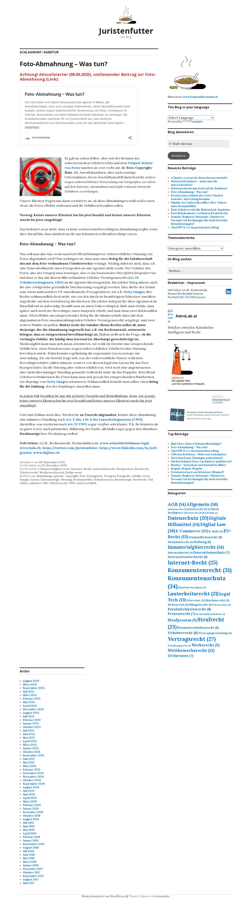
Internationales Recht (188, 557)
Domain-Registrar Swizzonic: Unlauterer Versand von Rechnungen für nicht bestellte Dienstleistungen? (199, 220)
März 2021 (29, 766)
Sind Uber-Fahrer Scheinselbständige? (196, 443)
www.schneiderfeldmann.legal (124, 443)
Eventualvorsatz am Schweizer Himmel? (197, 472)
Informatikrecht (180, 552)
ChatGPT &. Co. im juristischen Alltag (195, 227)
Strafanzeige (123, 479)
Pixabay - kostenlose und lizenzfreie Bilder (198, 465)
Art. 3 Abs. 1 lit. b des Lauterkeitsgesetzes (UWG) (104, 419)
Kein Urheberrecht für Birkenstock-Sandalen (200, 209)
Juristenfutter (126, 30)
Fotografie (124, 476)
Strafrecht (142, 469)
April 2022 (30, 741)
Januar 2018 (30, 865)
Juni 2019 (29, 826)
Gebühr (136, 476)
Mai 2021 (28, 762)
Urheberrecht (29, 472)
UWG (72, 483)
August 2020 (31, 787)
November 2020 (33, 776)
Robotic (219, 614)
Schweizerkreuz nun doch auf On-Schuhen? (199, 188)
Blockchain (210, 512)
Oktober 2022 (32, 727)
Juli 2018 (28, 851)
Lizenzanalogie (50, 479)
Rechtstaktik (204, 614)
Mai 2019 (28, 830)
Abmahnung (44, 476)
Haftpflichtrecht (180, 542)
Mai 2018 (28, 858)
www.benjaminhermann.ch (200, 97)
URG (45, 483)
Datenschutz (188, 518)
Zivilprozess (74, 472)
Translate (196, 121)
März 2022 (30, 744)
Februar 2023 (32, 720)
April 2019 (29, 833)
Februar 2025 (31, 698)
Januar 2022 (31, 748)
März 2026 (30, 684)
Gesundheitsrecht (205, 537)
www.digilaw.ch (46, 453)
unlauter (35, 483)
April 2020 (30, 798)
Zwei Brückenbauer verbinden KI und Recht (199, 213)
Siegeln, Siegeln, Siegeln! (186, 468)
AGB (177, 504)
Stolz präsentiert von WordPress (103, 896)
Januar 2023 (31, 723)
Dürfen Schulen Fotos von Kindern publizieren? (201, 461)
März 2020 (30, 801)
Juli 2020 (28, 791)
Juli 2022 (28, 730)
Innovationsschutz (211, 552)
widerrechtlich (86, 483)
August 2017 (31, 879)
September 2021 (33, 755)
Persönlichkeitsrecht (189, 609)
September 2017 (33, 876)
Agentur (58, 476)
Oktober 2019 (31, 815)
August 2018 (31, 847)
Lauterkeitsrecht (104, 469)
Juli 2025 (28, 691)
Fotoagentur (95, 476)
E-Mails (216, 531)
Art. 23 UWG (77, 424)
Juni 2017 (28, 883)
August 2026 (31, 681)
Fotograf (110, 476)
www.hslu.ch (30, 448)
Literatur (196, 600)
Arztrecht (195, 512)
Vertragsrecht (192, 638)
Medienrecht (178, 604)
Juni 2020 (29, 794)
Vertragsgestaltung (215, 633)
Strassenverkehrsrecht (198, 627)
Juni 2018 (29, 854)
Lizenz (35, 479)
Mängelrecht (200, 604)
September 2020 (34, 783)
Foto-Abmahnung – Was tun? (63, 63)
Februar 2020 (32, 805)
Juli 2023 (28, 716)
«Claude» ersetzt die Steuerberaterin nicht (199, 177)
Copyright (71, 476)
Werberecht (206, 645)
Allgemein (202, 504)
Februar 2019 (31, 837)
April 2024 (30, 705)
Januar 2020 (31, 808)
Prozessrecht (181, 614)
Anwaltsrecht (177, 509)
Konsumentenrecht (200, 570)
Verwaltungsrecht (179, 645)
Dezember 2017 (33, 869)
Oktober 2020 (32, 780)
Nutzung (66, 479)
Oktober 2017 (31, 872)
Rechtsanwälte (83, 479)
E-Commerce (192, 530)
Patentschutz (222, 604)
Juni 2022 (29, 734)
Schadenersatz (104, 479)
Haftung (202, 542)
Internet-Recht (81, 469)
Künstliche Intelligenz (192, 587)
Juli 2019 (28, 822)
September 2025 (33, 688)
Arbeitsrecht (196, 509)
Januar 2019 (30, 840)
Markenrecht (217, 600)
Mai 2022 (29, 737)
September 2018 (33, 844)
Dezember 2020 (33, 773)
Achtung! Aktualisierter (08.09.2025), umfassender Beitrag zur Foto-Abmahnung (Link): (88, 77)
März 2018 (29, 862)
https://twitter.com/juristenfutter (70, 448)
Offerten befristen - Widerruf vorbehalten (198, 454)
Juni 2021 (29, 759)
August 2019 (31, 819)
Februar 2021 (31, 769)
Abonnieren (178, 155)
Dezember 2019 (33, 812)
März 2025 (30, 695)
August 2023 (31, 713)
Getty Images (134, 292)
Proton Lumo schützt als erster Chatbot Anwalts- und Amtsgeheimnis (197, 197)
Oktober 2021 (31, 752)
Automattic (162, 896)
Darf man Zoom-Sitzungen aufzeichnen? (197, 458)
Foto (82, 476)
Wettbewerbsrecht (51, 472)
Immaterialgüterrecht (55, 469)
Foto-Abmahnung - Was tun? (189, 447)
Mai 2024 (29, 702)
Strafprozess (124, 469)
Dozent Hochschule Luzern (185, 293)
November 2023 (33, 709)
